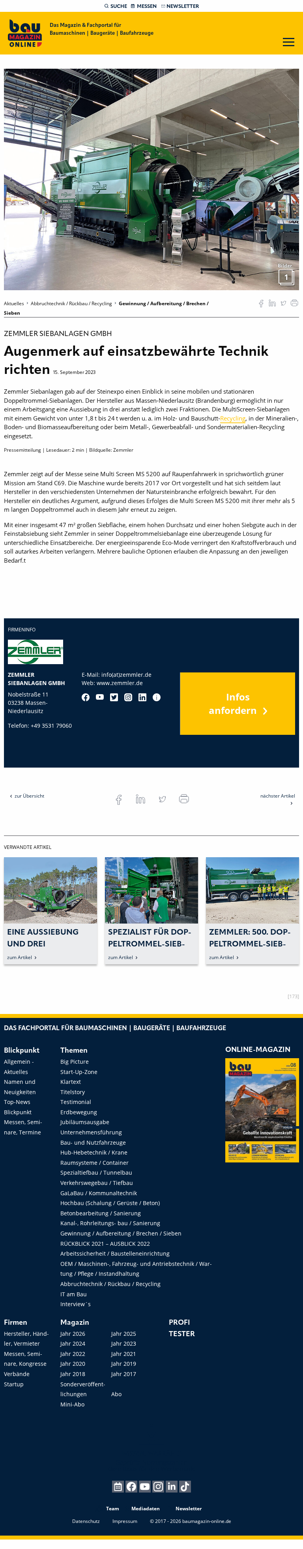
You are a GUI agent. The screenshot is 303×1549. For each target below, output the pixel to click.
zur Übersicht (29, 795)
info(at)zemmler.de (126, 674)
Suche (118, 6)
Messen (147, 6)
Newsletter (182, 6)
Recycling (232, 418)
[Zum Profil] (157, 697)
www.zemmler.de (120, 683)
